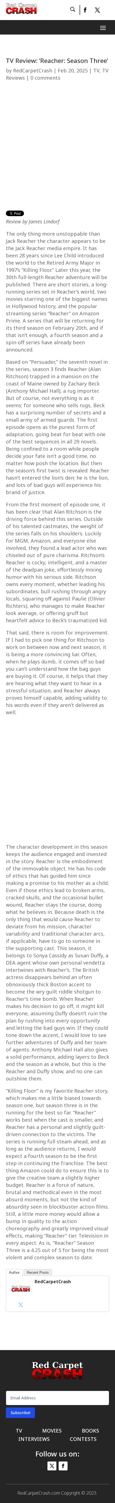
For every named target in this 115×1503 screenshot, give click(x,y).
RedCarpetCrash (32, 70)
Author (14, 1272)
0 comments (45, 77)
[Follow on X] (97, 10)
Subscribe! (20, 1412)
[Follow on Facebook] (85, 10)
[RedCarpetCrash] (20, 1296)
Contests (83, 1439)
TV (96, 70)
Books (90, 1431)
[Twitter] (20, 1304)
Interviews (34, 1439)
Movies (52, 1431)
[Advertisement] (57, 148)
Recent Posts (38, 1272)
